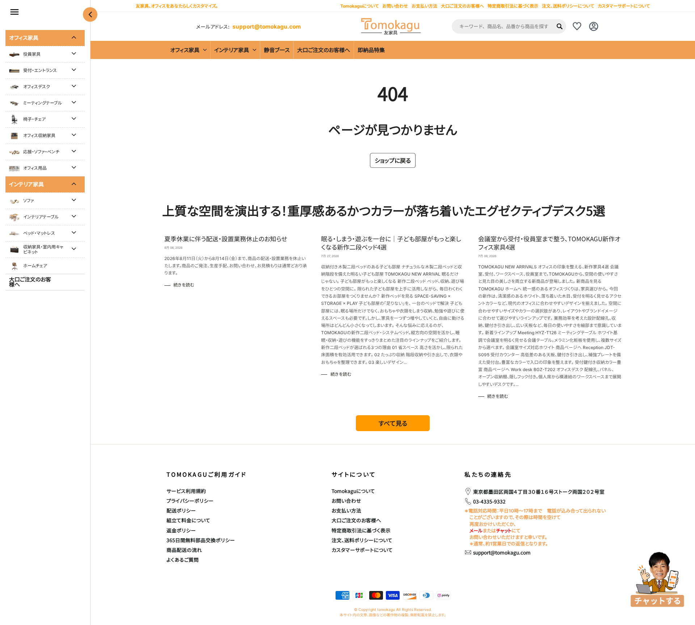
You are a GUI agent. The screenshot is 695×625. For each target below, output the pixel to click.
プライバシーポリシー (190, 500)
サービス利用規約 (186, 490)
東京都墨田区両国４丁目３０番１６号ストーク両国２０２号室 (539, 491)
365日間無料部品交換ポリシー (201, 540)
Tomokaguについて (353, 490)
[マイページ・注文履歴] (593, 26)
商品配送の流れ (184, 549)
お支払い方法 (346, 510)
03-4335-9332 (489, 501)
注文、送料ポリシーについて (568, 6)
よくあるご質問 (183, 559)
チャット (503, 530)
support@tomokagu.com (266, 26)
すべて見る (393, 423)
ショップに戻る (393, 160)
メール (476, 530)
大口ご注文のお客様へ (462, 6)
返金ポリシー (181, 530)
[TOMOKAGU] (391, 26)
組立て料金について (188, 520)
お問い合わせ (346, 500)
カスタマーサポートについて (624, 6)
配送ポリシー (181, 510)
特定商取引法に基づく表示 (513, 6)
